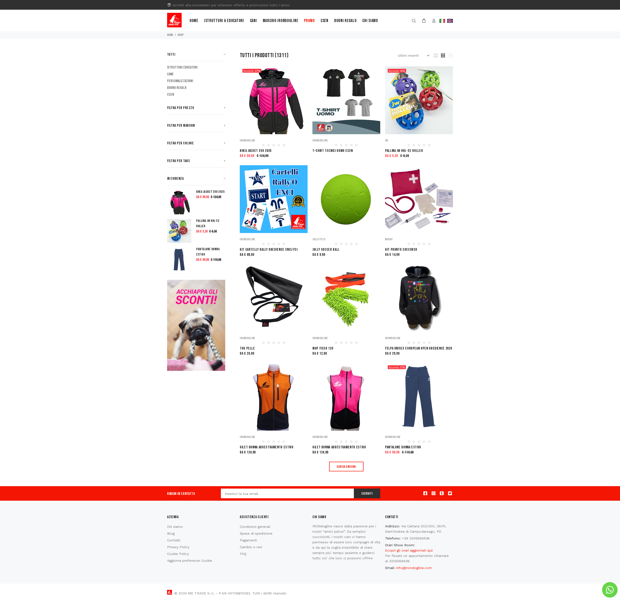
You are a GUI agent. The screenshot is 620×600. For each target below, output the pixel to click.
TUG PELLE (247, 348)
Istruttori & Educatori (224, 20)
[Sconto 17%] (419, 396)
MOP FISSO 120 (322, 348)
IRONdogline (247, 140)
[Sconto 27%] (274, 100)
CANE (170, 74)
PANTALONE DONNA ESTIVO (403, 447)
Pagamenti (248, 540)
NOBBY (389, 239)
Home (194, 20)
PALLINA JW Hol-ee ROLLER (404, 150)
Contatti (173, 540)
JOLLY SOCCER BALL (326, 249)
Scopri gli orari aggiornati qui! (409, 550)
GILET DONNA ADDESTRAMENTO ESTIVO (266, 447)
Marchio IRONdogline (280, 20)
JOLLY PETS (319, 239)
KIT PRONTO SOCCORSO (401, 249)
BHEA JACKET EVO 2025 (255, 150)
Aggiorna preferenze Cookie (189, 560)
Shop (181, 35)
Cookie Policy (178, 554)
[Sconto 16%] (419, 100)
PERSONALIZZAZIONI (180, 81)
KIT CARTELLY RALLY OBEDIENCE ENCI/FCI (269, 249)
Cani (253, 20)
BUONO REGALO (176, 88)
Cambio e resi (251, 547)
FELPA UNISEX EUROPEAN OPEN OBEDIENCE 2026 (418, 348)
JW (386, 140)
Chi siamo (370, 20)
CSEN (170, 94)
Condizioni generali (255, 527)
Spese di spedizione (256, 533)
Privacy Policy (178, 547)
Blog (171, 533)
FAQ (243, 554)
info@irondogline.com (414, 568)
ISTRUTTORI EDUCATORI (182, 67)
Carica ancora (346, 467)
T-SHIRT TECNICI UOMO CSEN (332, 150)
